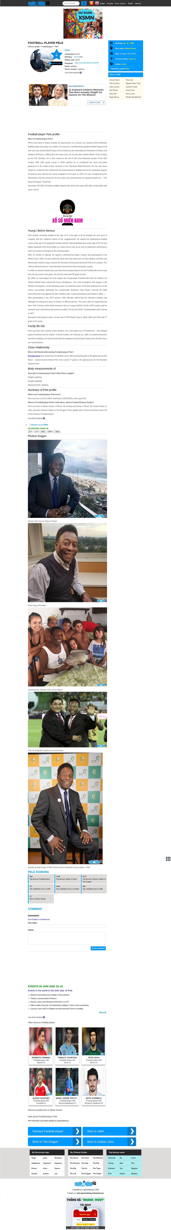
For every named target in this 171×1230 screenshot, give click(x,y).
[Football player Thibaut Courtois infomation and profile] (67, 1055)
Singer (102, 3)
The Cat (73, 1174)
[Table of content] (168, 859)
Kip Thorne (113, 90)
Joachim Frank (131, 87)
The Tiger (97, 1168)
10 (128, 43)
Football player (47, 47)
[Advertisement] (67, 968)
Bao (121, 1163)
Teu (121, 1168)
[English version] (97, 4)
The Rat (73, 1168)
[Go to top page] (168, 1227)
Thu (132, 1163)
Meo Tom (113, 94)
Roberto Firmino (41, 1058)
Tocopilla (41, 1103)
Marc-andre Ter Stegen (67, 1098)
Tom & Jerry (130, 94)
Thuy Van (129, 80)
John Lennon (114, 87)
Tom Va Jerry (114, 83)
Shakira (134, 1174)
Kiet (109, 1174)
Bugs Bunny (114, 97)
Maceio (41, 1063)
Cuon (133, 1158)
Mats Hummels (94, 1098)
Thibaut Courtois (67, 1058)
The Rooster (75, 1163)
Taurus (57, 1168)
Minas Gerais (130, 48)
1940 (132, 43)
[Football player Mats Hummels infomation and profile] (93, 1095)
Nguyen (134, 1168)
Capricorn (47, 1163)
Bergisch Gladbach (94, 1103)
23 (124, 43)
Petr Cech (93, 1058)
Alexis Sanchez (41, 1098)
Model (130, 3)
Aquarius (58, 1163)
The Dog (84, 1163)
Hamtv (122, 1174)
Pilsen (93, 1063)
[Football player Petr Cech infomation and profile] (93, 1055)
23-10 (76, 57)
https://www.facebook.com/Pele (87, 63)
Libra (124, 64)
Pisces (34, 1168)
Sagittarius (35, 1163)
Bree (67, 1063)
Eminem (111, 1168)
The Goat (85, 1158)
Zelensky (111, 1158)
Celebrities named (39, 425)
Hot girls (110, 3)
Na (121, 1158)
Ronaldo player (34, 356)
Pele (56, 47)
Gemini (34, 1174)
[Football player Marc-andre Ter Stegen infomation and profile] (67, 1095)
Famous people (34, 47)
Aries (45, 1168)
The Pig (96, 1163)
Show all (102, 1012)
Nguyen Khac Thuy (133, 83)
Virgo (33, 1158)
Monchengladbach (67, 1103)
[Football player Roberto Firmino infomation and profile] (40, 1055)
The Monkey (98, 1158)
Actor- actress (120, 3)
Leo (55, 1174)
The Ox (84, 1168)
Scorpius (58, 1158)
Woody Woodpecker (133, 97)
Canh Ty (132, 59)
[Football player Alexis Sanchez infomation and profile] (40, 1095)
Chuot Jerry (130, 90)
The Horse (74, 1158)
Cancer (46, 1174)
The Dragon (86, 1174)
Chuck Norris (114, 80)
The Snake (97, 1174)
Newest (138, 3)
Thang (110, 1163)
